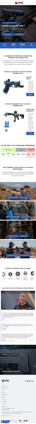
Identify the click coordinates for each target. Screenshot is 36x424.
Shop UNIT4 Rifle (19, 34)
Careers (3, 389)
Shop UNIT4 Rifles (30, 133)
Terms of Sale (4, 401)
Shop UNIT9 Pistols (30, 94)
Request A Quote (25, 216)
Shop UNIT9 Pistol (7, 34)
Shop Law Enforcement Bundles (13, 216)
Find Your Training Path (7, 37)
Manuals (3, 392)
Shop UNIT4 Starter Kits (12, 197)
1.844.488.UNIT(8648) (5, 409)
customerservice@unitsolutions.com (8, 408)
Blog (2, 397)
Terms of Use (4, 399)
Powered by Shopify (21, 422)
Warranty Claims (4, 394)
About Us (3, 385)
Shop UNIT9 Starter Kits (12, 255)
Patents (3, 396)
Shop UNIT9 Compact (24, 197)
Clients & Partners (5, 387)
